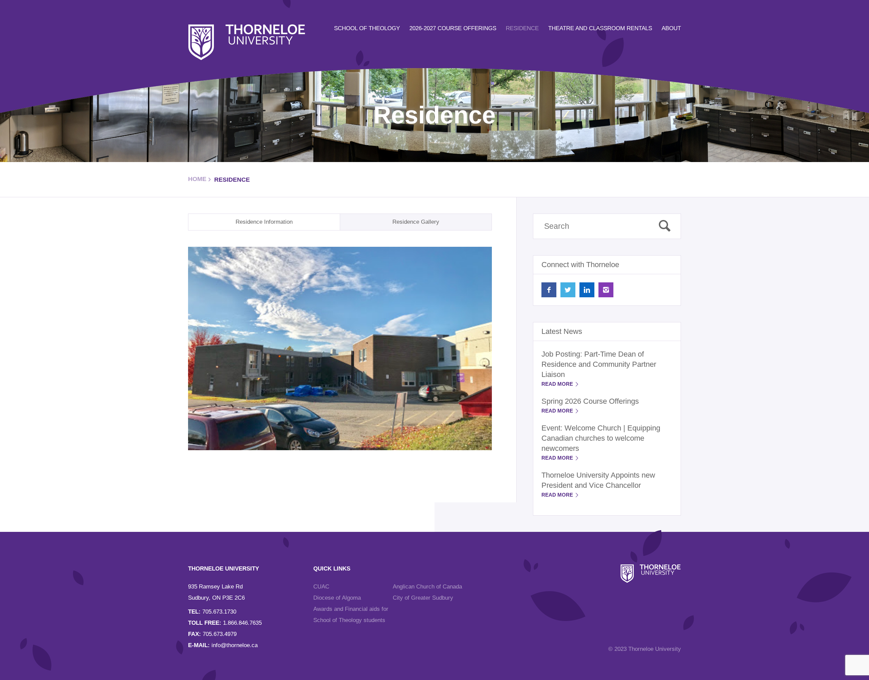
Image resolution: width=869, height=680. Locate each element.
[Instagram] (605, 289)
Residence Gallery (415, 222)
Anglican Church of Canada (427, 586)
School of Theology (367, 28)
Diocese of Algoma (337, 598)
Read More (557, 384)
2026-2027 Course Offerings (452, 28)
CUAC (321, 586)
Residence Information (264, 222)
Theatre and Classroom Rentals (600, 28)
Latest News (561, 331)
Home (197, 179)
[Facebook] (548, 289)
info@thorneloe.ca (234, 645)
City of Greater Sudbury (423, 598)
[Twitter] (567, 289)
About (671, 28)
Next (506, 350)
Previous (173, 350)
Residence (522, 28)
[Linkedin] (586, 289)
